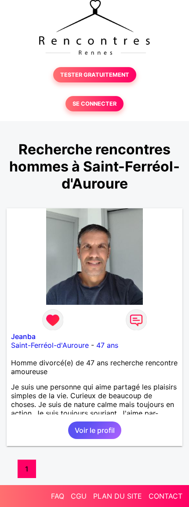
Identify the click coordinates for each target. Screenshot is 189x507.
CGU (79, 496)
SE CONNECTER (94, 103)
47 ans (107, 345)
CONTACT (165, 496)
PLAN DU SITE (117, 496)
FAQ (57, 496)
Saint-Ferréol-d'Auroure (50, 345)
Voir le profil (95, 430)
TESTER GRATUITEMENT (94, 74)
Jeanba (23, 336)
